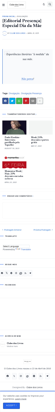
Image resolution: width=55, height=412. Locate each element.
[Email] (33, 101)
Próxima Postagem (42, 229)
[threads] (21, 273)
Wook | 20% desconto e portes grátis (40, 140)
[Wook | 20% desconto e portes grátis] (41, 128)
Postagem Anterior (13, 229)
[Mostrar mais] (40, 101)
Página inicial (8, 16)
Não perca (27, 78)
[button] (3, 5)
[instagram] (16, 273)
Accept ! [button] (11, 405)
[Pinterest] (26, 101)
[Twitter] (12, 101)
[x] (7, 273)
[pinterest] (11, 273)
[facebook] (2, 273)
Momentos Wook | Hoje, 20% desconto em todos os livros (14, 175)
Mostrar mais (12, 346)
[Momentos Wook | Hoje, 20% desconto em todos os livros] (14, 161)
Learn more (20, 399)
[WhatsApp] (19, 101)
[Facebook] (5, 101)
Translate (26, 249)
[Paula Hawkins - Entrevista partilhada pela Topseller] (14, 128)
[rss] (25, 273)
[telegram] (30, 273)
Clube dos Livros (15, 343)
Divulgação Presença (31, 93)
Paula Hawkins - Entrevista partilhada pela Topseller (13, 141)
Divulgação (22, 16)
